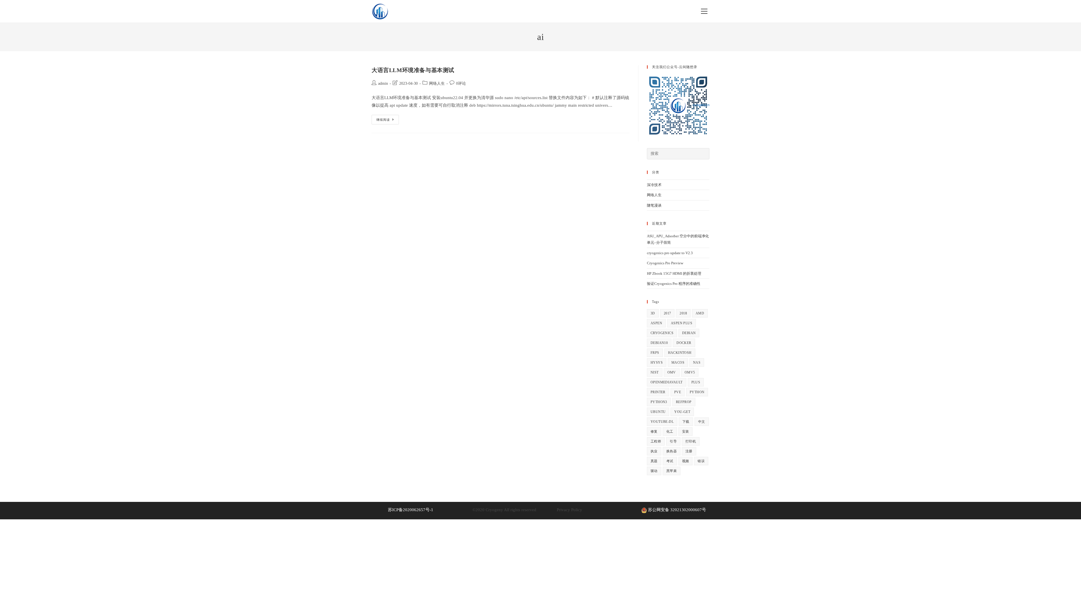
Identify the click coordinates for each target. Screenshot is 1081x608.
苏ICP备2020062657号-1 (410, 510)
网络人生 (437, 83)
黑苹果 (671, 471)
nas (696, 363)
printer (658, 392)
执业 (654, 451)
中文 (701, 422)
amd (700, 313)
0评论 (461, 83)
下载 (685, 422)
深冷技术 (654, 185)
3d (653, 313)
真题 (654, 461)
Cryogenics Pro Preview (665, 263)
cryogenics (662, 333)
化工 (669, 431)
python (697, 392)
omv (671, 372)
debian (689, 333)
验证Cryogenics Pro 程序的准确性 (673, 283)
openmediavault (667, 382)
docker (683, 343)
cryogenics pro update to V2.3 (670, 253)
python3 (659, 402)
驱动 (654, 471)
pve (677, 392)
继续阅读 (387, 120)
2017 (667, 313)
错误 (701, 461)
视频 (685, 461)
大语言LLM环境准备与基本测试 (413, 70)
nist (655, 372)
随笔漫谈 (654, 205)
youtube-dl (662, 422)
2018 (683, 313)
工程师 (656, 441)
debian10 (659, 343)
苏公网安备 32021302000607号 (676, 510)
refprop (684, 402)
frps (655, 353)
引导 (673, 441)
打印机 (690, 441)
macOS (677, 363)
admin (383, 83)
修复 (654, 431)
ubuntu (658, 412)
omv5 (690, 372)
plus (695, 382)
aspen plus (681, 323)
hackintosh (680, 353)
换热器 (671, 451)
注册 (689, 451)
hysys (657, 363)
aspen (656, 323)
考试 (669, 461)
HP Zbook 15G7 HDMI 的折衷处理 (674, 273)
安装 (685, 431)
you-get (682, 412)
